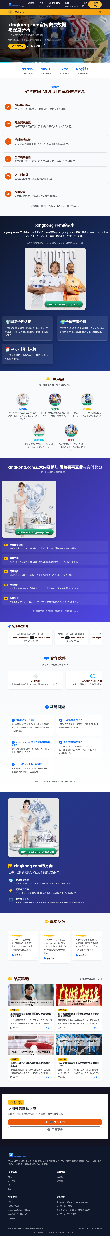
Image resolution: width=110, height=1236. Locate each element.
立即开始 (18, 46)
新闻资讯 (31, 4)
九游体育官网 (13, 1206)
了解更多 (37, 46)
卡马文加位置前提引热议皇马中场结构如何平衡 (78, 1064)
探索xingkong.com (71, 4)
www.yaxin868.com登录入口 (19, 1210)
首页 (10, 1177)
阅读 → (49, 1027)
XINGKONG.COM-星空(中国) (25, 1228)
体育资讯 (40, 4)
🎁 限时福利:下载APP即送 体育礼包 (63, 12)
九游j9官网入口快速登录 (17, 1214)
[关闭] (100, 12)
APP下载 (11, 1181)
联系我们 (11, 1189)
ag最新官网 (12, 1218)
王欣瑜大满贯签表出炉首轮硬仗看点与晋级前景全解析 (30, 1015)
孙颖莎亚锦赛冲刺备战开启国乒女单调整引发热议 (30, 1064)
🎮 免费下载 (57, 1122)
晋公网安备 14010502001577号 (64, 1232)
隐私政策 (82, 1228)
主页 (23, 4)
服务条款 (90, 1228)
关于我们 (11, 1185)
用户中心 (96, 4)
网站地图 (98, 1228)
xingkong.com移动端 (54, 4)
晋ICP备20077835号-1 (42, 1232)
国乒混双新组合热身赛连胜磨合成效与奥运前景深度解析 (78, 1015)
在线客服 (84, 4)
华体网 (11, 1202)
